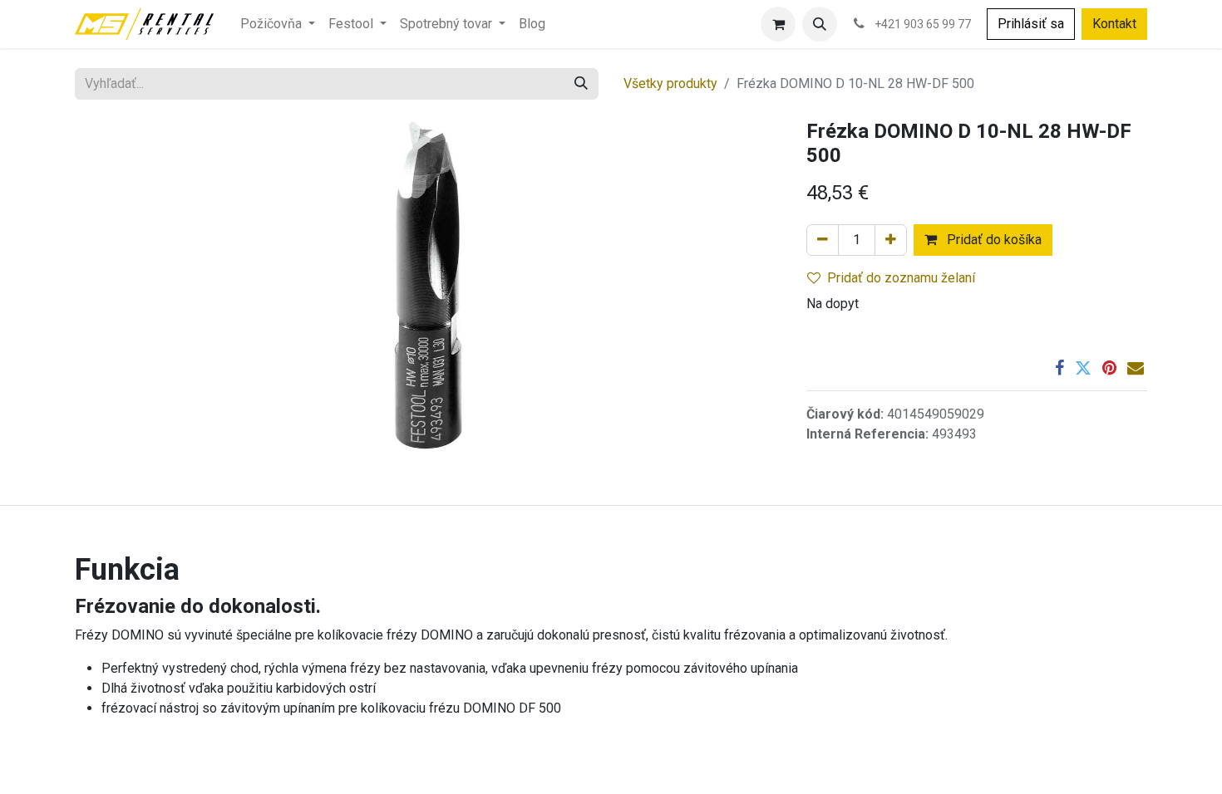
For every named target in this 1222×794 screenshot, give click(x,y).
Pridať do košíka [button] (993, 240)
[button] (819, 24)
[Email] (1135, 368)
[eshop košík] (778, 24)
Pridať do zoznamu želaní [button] (901, 278)
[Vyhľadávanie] (581, 84)
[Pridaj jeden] (891, 240)
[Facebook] (1059, 368)
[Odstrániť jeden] (822, 240)
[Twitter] (1083, 368)
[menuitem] (278, 24)
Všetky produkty (670, 83)
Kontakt (1114, 24)
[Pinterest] (1109, 368)
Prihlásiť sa (1031, 24)
